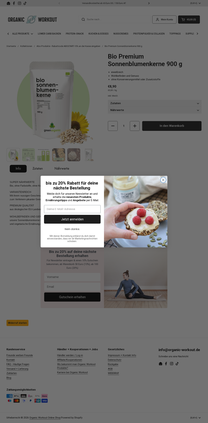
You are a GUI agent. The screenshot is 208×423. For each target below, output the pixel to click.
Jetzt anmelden (72, 219)
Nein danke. (72, 229)
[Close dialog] (163, 180)
